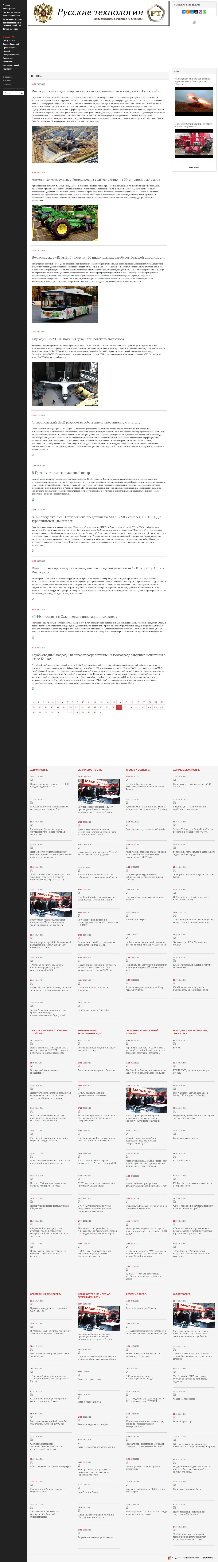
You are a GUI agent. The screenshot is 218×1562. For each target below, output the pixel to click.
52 (70, 712)
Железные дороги (136, 1293)
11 (89, 702)
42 (143, 707)
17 (125, 702)
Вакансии (7, 80)
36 (107, 707)
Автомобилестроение (12, 19)
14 (107, 702)
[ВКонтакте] (184, 12)
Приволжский (9, 47)
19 (138, 702)
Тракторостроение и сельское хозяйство (12, 24)
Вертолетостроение (12, 12)
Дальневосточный (11, 65)
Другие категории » (11, 28)
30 (70, 707)
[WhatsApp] (204, 12)
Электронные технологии (45, 1293)
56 (95, 712)
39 (125, 707)
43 (149, 707)
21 (150, 702)
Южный (6, 51)
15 (113, 702)
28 (58, 707)
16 (119, 702)
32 (82, 707)
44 (155, 707)
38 (119, 707)
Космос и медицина (11, 15)
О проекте (7, 76)
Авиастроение (9, 8)
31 (76, 707)
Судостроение (181, 1293)
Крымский (7, 68)
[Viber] (200, 12)
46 (34, 712)
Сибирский (7, 58)
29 (64, 707)
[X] (196, 12)
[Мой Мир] (192, 12)
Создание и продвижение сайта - (193, 1557)
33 (88, 707)
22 (156, 702)
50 (58, 712)
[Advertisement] (99, 48)
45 (161, 707)
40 (131, 707)
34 (95, 707)
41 (137, 707)
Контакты (7, 84)
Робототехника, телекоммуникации (89, 1032)
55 (88, 712)
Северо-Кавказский (11, 54)
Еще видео (194, 166)
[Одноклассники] (188, 12)
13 (101, 702)
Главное (6, 5)
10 (83, 702)
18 (132, 702)
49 (52, 712)
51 (64, 712)
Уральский (7, 61)
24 (34, 707)
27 (52, 707)
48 (46, 712)
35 (101, 707)
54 (82, 712)
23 (162, 702)
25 (40, 707)
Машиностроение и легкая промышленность (94, 1295)
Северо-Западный (11, 44)
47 (40, 712)
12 (95, 702)
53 (76, 712)
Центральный (9, 40)
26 (46, 707)
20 (144, 702)
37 (113, 707)
